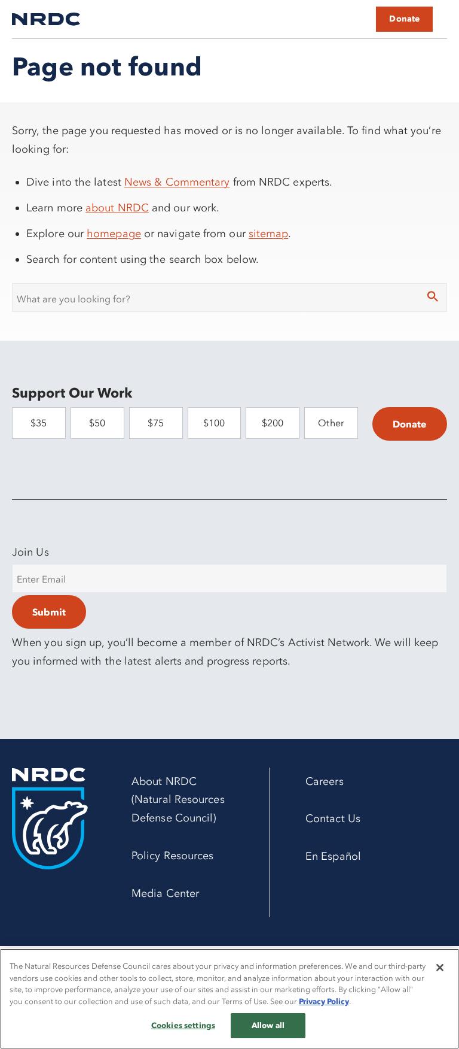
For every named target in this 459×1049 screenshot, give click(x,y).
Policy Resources (172, 855)
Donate (404, 19)
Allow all (268, 1025)
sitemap (269, 233)
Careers (324, 781)
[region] (229, 998)
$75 (156, 423)
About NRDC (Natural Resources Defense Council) (178, 800)
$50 (97, 423)
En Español (333, 856)
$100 (214, 423)
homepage (114, 233)
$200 (272, 423)
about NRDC (117, 207)
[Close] (440, 967)
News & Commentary (177, 182)
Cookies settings (183, 1025)
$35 (38, 423)
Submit (49, 612)
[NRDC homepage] (46, 19)
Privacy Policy (324, 1001)
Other (331, 423)
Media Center (165, 893)
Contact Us (332, 818)
